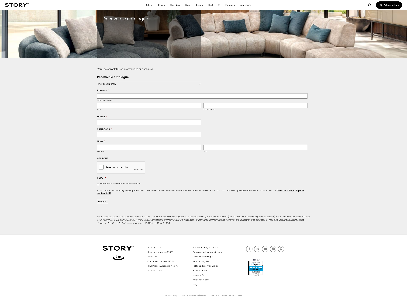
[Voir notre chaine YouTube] (265, 249)
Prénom (101, 151)
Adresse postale (105, 100)
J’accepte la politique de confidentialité (120, 183)
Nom (206, 151)
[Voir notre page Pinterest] (281, 249)
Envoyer (102, 201)
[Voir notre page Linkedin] (257, 249)
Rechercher (369, 5)
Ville (99, 109)
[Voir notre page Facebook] (249, 249)
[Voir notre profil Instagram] (273, 249)
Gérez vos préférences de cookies (226, 295)
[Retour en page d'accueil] (17, 5)
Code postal (209, 109)
